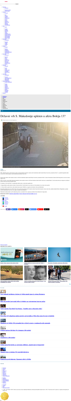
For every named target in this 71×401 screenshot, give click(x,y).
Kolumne (4, 107)
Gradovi (4, 99)
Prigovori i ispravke (3, 244)
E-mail (5, 206)
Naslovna (4, 96)
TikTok (47, 209)
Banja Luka (5, 105)
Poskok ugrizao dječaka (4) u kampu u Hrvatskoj (15, 330)
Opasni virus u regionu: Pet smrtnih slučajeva (14, 352)
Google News (34, 209)
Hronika (4, 104)
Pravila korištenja (6, 379)
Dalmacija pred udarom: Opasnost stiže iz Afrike (15, 359)
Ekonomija (4, 370)
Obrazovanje (5, 101)
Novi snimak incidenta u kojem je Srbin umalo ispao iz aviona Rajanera (22, 294)
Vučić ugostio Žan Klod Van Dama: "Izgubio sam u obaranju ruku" (21, 308)
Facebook (6, 197)
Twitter (4, 385)
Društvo (4, 100)
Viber (5, 200)
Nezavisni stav (5, 108)
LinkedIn (6, 203)
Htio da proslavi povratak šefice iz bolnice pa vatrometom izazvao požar (22, 301)
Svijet (4, 103)
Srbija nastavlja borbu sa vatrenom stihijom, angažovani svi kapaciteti (22, 345)
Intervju (4, 106)
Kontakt (4, 377)
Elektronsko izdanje (6, 387)
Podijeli (3, 195)
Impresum (4, 382)
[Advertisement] (33, 220)
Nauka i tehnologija (6, 375)
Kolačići (4, 381)
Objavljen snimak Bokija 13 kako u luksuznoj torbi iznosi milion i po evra (23, 193)
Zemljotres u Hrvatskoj (7, 337)
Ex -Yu (4, 102)
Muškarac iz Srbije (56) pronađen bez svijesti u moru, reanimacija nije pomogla (25, 323)
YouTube (41, 209)
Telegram (6, 201)
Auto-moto (4, 374)
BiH (3, 98)
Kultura (4, 371)
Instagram (22, 209)
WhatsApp (6, 202)
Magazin (4, 373)
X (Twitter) (6, 198)
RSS (3, 386)
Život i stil (4, 372)
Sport (4, 369)
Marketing (4, 378)
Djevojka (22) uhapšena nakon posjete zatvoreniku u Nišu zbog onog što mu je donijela (27, 316)
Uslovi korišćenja (6, 380)
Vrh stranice (4, 365)
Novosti (4, 97)
